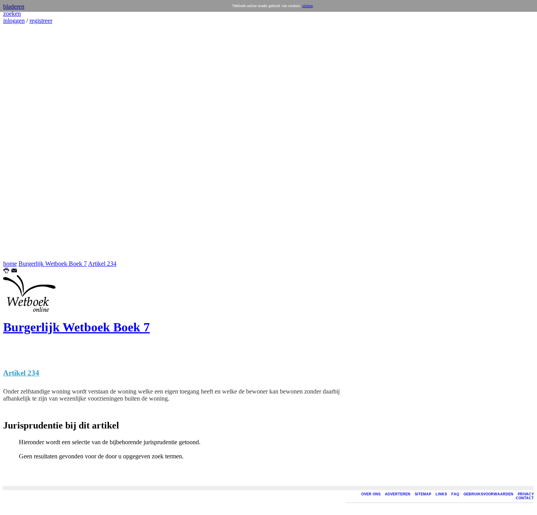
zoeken (12, 13)
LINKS (441, 494)
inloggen (14, 20)
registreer (40, 20)
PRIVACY (526, 494)
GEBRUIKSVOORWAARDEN (488, 494)
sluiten (307, 6)
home (10, 263)
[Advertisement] (26, 142)
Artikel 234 (102, 263)
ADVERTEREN (397, 494)
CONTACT (525, 498)
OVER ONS (371, 494)
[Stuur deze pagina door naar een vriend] (14, 271)
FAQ (455, 494)
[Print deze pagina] (6, 271)
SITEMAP (423, 494)
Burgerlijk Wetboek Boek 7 (52, 263)
